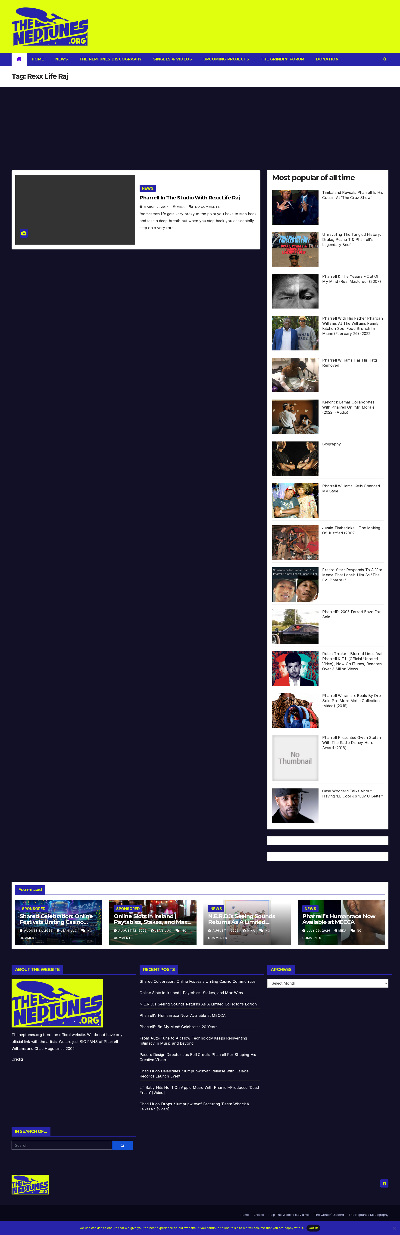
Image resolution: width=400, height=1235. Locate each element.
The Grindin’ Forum (282, 59)
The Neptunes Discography (110, 59)
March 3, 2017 (156, 206)
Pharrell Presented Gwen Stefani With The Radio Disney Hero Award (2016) (351, 742)
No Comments (207, 206)
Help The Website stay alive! (289, 1214)
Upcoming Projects (225, 59)
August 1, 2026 (226, 930)
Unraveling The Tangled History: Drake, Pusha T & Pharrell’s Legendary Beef (351, 239)
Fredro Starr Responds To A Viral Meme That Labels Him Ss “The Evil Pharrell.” (352, 574)
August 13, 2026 (38, 930)
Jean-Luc (69, 930)
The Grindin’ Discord (329, 1214)
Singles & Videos (172, 59)
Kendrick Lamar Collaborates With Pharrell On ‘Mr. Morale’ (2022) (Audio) (348, 407)
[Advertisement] (200, 121)
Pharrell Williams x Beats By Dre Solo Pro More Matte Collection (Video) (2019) (351, 700)
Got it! (313, 1228)
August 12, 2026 (133, 930)
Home (38, 59)
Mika (181, 206)
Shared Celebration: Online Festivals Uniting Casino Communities (56, 922)
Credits (18, 1059)
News (61, 59)
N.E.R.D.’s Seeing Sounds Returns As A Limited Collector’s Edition (241, 922)
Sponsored (34, 908)
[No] (394, 1228)
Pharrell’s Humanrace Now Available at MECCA (338, 919)
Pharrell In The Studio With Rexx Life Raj (190, 198)
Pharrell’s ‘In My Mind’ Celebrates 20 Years (179, 1026)
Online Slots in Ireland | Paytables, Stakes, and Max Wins (150, 922)
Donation (327, 59)
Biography (331, 444)
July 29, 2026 (319, 930)
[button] (385, 59)
